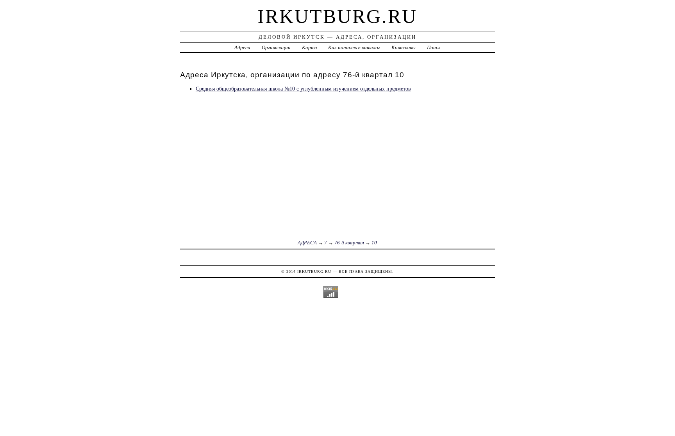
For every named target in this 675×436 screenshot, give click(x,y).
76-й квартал (349, 243)
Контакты (403, 47)
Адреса (242, 47)
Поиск (434, 47)
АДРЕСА (307, 243)
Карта (309, 47)
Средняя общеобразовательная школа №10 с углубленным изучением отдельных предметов (303, 88)
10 (374, 243)
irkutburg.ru (337, 16)
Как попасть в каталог (354, 47)
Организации (276, 47)
